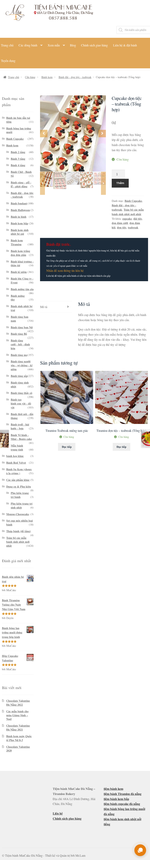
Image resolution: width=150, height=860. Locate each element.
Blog (73, 45)
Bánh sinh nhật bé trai (21, 308)
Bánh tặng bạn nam (19, 319)
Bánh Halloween (20, 210)
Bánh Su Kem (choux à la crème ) (19, 471)
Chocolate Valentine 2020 (18, 749)
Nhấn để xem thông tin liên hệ (65, 270)
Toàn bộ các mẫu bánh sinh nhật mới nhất (128, 212)
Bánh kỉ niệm (19, 272)
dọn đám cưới (120, 223)
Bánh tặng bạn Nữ (22, 327)
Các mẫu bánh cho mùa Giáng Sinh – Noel (17, 715)
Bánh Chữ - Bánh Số (21, 174)
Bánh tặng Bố (19, 334)
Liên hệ (58, 813)
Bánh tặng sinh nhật (20, 384)
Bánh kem (47, 77)
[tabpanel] (73, 133)
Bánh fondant (19, 203)
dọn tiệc (121, 227)
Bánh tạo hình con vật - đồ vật (21, 403)
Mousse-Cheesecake (17, 514)
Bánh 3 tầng (18, 159)
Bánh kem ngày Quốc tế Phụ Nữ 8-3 (19, 738)
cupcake (127, 219)
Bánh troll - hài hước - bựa (20, 426)
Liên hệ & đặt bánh (125, 45)
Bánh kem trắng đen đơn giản (20, 253)
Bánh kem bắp (19, 223)
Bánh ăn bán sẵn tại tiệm (18, 120)
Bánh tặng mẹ (19, 355)
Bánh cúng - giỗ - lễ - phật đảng (21, 184)
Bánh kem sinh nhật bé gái (20, 232)
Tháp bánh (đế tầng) (18, 531)
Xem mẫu (54, 45)
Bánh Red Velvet (16, 463)
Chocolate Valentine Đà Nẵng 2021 (18, 728)
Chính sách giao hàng (94, 45)
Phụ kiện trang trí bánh (20, 495)
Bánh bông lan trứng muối (18, 130)
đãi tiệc (137, 219)
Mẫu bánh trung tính (17, 448)
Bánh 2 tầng (18, 152)
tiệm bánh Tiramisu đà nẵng (122, 793)
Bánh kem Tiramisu (17, 242)
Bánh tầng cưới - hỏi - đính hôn (20, 344)
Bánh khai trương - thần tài (22, 263)
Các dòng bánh (28, 45)
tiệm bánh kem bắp (116, 799)
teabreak (133, 227)
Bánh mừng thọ (18, 298)
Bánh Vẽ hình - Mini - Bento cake (21, 437)
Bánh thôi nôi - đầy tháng (22, 416)
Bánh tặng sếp (19, 376)
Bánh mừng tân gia (22, 289)
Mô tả (43, 307)
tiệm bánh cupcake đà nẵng (122, 803)
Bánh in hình (18, 217)
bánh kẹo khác (15, 456)
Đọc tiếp (67, 447)
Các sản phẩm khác (17, 480)
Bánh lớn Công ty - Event (22, 280)
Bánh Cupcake (133, 201)
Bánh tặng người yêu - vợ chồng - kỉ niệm (21, 365)
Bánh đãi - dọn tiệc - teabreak (75, 77)
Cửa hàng (30, 77)
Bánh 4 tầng (18, 165)
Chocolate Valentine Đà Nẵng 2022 (18, 703)
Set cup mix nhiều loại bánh (19, 523)
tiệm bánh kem (113, 788)
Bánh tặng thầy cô (21, 393)
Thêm (120, 183)
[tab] (56, 307)
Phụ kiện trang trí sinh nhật (21, 505)
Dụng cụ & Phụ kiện (18, 486)
